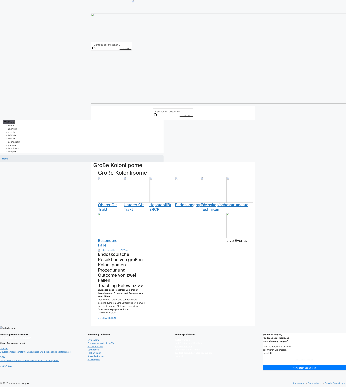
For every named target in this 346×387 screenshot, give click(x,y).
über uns (12, 129)
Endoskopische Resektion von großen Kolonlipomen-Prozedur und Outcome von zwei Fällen (120, 267)
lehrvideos (13, 148)
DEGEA (12, 138)
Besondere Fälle (107, 242)
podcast (12, 145)
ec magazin (14, 142)
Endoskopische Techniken (214, 207)
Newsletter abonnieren (304, 367)
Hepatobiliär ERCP (160, 207)
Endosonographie (191, 205)
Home (5, 158)
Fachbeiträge (94, 353)
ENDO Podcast (95, 346)
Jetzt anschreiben (304, 359)
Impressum (298, 383)
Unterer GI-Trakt (134, 207)
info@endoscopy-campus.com (15, 337)
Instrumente (237, 205)
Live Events (93, 340)
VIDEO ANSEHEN (107, 318)
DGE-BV (12, 135)
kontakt (12, 151)
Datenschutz (314, 383)
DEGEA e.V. (6, 366)
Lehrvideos (106, 250)
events (11, 132)
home (11, 125)
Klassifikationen (96, 356)
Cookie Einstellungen (335, 383)
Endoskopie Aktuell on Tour (102, 343)
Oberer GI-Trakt (107, 207)
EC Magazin (94, 359)
